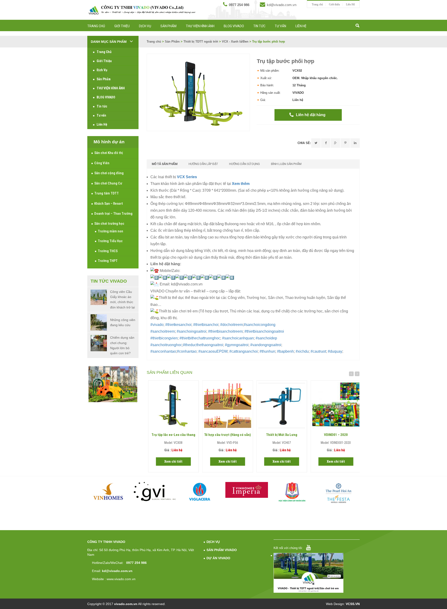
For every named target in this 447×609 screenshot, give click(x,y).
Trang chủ (317, 4)
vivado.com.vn (125, 604)
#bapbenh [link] (285, 351)
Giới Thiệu (122, 26)
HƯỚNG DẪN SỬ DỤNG (244, 164)
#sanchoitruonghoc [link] (166, 345)
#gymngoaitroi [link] (236, 345)
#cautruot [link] (318, 351)
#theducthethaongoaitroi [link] (203, 345)
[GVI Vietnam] (154, 491)
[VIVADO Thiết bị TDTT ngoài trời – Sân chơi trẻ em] (142, 10)
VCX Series (187, 177)
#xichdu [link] (302, 351)
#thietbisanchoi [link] (205, 325)
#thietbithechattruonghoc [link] (199, 338)
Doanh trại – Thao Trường (113, 213)
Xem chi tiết (172, 461)
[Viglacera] (200, 492)
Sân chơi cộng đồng (109, 173)
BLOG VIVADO (234, 26)
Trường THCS (108, 251)
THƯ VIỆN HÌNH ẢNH (200, 26)
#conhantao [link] (186, 351)
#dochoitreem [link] (231, 325)
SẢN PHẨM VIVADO (222, 550)
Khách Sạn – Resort (108, 203)
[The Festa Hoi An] (338, 493)
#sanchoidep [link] (266, 338)
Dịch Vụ (145, 26)
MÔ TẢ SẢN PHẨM (164, 164)
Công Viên (101, 163)
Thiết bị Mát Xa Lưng (280, 435)
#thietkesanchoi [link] (178, 325)
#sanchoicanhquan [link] (238, 338)
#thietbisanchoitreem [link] (225, 331)
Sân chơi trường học (109, 223)
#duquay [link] (335, 351)
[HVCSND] (292, 492)
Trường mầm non (110, 231)
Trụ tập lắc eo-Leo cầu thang (172, 435)
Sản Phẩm (168, 26)
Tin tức (259, 26)
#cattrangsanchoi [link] (243, 351)
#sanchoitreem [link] (162, 331)
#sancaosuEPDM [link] (212, 351)
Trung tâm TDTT (106, 193)
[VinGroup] (109, 491)
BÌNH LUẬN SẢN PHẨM (286, 164)
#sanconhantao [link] (163, 351)
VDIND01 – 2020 (334, 435)
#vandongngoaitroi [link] (265, 345)
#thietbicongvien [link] (164, 338)
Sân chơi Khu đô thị (108, 153)
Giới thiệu (334, 4)
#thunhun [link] (267, 351)
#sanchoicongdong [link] (259, 325)
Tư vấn (280, 26)
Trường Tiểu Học (110, 241)
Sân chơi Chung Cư (108, 183)
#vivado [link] (156, 325)
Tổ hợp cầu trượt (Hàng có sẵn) (226, 435)
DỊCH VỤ (213, 542)
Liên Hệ (350, 4)
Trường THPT (108, 261)
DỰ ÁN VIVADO (218, 558)
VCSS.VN (353, 604)
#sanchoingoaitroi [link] (191, 331)
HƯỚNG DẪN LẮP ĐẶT (203, 164)
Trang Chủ (96, 26)
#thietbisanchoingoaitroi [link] (264, 331)
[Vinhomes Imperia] (246, 490)
